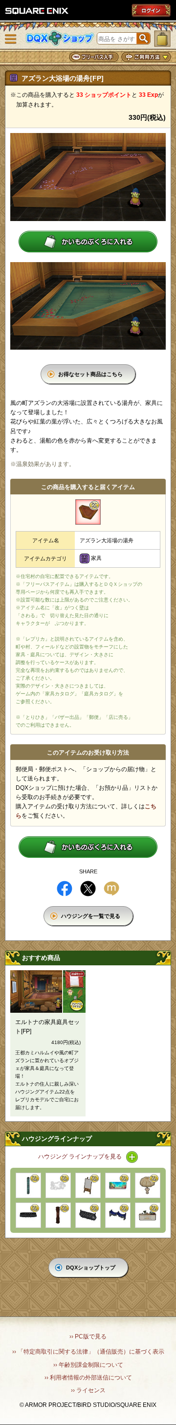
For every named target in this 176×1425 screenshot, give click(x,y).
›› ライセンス (88, 1390)
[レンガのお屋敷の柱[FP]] (58, 1215)
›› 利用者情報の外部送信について (88, 1377)
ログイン (151, 10)
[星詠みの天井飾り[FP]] (118, 1215)
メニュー (11, 39)
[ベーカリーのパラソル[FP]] (147, 1185)
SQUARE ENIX (37, 10)
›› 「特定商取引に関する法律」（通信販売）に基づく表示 (88, 1351)
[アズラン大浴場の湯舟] (88, 512)
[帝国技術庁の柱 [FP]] (28, 1185)
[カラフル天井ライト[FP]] (28, 1215)
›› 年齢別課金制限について (88, 1364)
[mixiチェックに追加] (111, 888)
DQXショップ (60, 38)
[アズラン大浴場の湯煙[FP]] (58, 1185)
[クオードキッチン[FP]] (147, 1215)
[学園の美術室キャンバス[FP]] (88, 1185)
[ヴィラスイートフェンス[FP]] (88, 1215)
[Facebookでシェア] (64, 888)
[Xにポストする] (88, 888)
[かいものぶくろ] (162, 38)
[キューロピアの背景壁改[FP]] (118, 1185)
